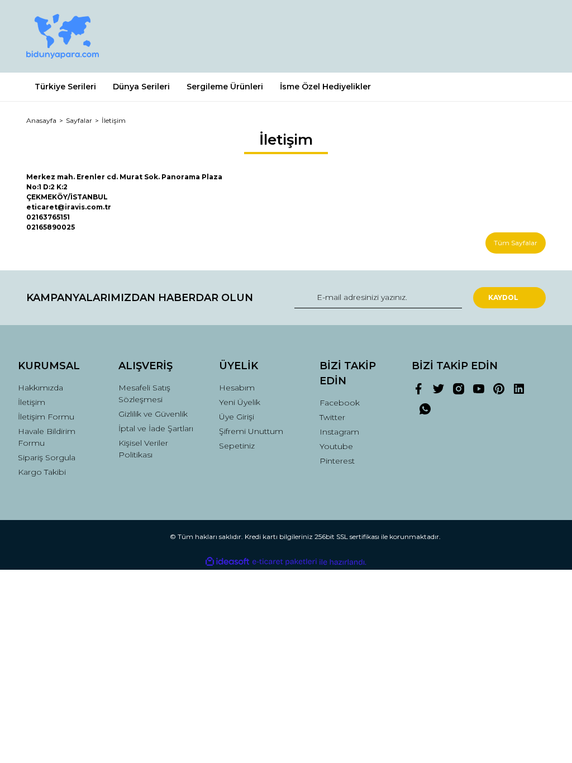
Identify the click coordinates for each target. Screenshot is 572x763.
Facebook (340, 403)
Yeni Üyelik (239, 402)
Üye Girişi (236, 417)
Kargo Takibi (42, 472)
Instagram (339, 432)
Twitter (332, 417)
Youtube (336, 446)
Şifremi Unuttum (251, 431)
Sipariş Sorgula (46, 457)
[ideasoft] (227, 562)
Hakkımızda (40, 388)
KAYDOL (503, 297)
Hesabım (237, 388)
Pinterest (337, 461)
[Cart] (532, 36)
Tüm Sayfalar (515, 243)
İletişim (31, 402)
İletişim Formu (46, 417)
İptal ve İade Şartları (155, 428)
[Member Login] (487, 36)
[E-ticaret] (284, 562)
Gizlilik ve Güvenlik (153, 414)
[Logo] (62, 36)
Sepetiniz (237, 446)
